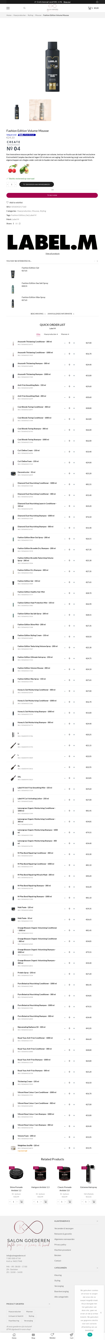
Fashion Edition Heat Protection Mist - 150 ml (36, 603)
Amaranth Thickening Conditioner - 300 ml (35, 341)
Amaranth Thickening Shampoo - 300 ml (34, 363)
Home (9, 15)
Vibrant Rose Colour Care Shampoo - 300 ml (35, 1125)
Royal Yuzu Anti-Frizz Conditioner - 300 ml (35, 1049)
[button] (94, 261)
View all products (53, 253)
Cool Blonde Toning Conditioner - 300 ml (34, 407)
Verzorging (59, 1286)
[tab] (38, 313)
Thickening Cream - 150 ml (28, 1081)
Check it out (72, 2)
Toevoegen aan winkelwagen (37, 184)
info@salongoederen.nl (15, 1255)
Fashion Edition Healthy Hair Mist (31, 592)
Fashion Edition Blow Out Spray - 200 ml (34, 537)
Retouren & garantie (63, 1234)
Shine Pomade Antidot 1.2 (16, 1188)
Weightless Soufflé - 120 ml (28, 1145)
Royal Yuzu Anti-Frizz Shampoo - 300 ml (33, 1070)
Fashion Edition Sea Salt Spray (35, 283)
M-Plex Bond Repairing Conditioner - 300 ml (35, 853)
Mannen (65, 334)
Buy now (53, 195)
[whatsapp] (19, 224)
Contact (57, 1260)
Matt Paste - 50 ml (25, 918)
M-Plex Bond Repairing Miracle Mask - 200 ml (36, 875)
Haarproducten (19, 15)
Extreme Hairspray (88, 1187)
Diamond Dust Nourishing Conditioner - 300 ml (37, 494)
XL (19, 766)
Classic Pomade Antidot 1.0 (64, 1188)
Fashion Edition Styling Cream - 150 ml (33, 635)
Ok (90, 1334)
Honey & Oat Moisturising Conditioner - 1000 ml (37, 701)
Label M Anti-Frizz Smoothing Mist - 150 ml (35, 788)
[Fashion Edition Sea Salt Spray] (12, 288)
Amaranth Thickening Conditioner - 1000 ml (35, 352)
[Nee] (100, 1312)
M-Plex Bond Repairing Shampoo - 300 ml (34, 885)
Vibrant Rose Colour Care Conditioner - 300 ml (36, 1103)
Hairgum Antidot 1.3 (40, 1187)
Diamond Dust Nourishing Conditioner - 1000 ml (37, 483)
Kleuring (58, 1275)
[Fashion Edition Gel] (12, 272)
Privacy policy (60, 1244)
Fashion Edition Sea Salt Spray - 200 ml (33, 613)
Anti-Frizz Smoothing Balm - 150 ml (32, 385)
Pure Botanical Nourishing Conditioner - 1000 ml (37, 983)
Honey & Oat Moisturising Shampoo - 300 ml (35, 722)
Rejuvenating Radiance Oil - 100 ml (31, 1027)
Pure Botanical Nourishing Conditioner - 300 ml (37, 994)
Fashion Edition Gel (30, 267)
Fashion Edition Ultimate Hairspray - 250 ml (35, 657)
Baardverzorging (61, 1291)
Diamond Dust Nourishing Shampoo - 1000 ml (36, 516)
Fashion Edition (18, 215)
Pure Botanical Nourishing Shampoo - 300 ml (36, 1016)
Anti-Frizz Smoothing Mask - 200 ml (32, 396)
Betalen (57, 1255)
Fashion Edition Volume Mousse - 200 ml (34, 668)
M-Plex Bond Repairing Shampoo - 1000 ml (35, 896)
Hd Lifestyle (88, 1194)
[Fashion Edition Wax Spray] (12, 302)
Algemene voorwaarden (64, 1239)
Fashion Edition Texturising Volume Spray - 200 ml (38, 646)
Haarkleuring (14, 1321)
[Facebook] (13, 224)
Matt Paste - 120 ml (25, 907)
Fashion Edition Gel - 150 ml (29, 581)
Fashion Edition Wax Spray (33, 297)
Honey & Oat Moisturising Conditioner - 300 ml (36, 690)
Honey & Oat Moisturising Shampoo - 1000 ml (36, 711)
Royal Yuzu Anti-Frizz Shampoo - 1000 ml (34, 1060)
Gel (27, 215)
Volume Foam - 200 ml (27, 1136)
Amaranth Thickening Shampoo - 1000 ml (34, 374)
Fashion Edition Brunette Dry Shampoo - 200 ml (37, 548)
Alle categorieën (61, 1297)
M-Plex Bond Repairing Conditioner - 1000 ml (36, 864)
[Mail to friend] (16, 224)
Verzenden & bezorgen (63, 1228)
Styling (30, 15)
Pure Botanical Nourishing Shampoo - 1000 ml (36, 1005)
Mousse (38, 15)
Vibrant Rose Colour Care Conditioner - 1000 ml (37, 1092)
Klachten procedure (62, 1250)
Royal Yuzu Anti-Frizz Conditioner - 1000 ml (35, 1038)
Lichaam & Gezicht (16, 1316)
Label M (32, 215)
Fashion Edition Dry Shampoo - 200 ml (33, 570)
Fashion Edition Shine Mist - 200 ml (32, 624)
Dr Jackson (16, 1194)
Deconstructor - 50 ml (26, 472)
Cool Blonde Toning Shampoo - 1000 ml (33, 439)
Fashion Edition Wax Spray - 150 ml (32, 679)
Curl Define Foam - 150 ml (28, 461)
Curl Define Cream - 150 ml (29, 450)
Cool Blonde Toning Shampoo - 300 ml (33, 429)
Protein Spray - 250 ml (26, 972)
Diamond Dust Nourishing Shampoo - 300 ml (35, 526)
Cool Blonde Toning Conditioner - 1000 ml (34, 418)
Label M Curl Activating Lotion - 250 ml (33, 798)
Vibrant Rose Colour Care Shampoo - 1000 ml (36, 1114)
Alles (38, 334)
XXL (19, 777)
